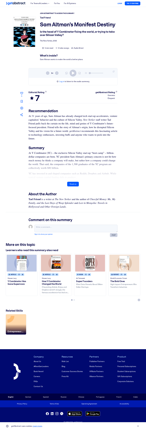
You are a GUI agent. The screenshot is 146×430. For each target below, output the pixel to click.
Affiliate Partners (96, 371)
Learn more (37, 426)
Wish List (65, 361)
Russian (63, 397)
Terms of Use (54, 404)
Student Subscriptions (126, 371)
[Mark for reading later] (21, 101)
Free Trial (121, 361)
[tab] (72, 300)
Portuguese (100, 397)
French (118, 397)
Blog (63, 366)
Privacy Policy (22, 404)
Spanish (46, 397)
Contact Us (38, 386)
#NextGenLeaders (41, 366)
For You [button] (57, 3)
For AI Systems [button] (70, 3)
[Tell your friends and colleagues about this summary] (21, 114)
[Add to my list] (21, 108)
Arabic (135, 397)
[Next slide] (139, 300)
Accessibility (124, 404)
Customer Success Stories (72, 371)
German (28, 397)
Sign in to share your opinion (43, 234)
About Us (37, 361)
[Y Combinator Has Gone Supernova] (22, 263)
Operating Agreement (89, 404)
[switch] (73, 73)
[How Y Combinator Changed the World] (56, 263)
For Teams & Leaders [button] (39, 3)
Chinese (81, 397)
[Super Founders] (90, 263)
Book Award (38, 371)
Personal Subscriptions (126, 366)
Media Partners (95, 366)
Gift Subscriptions (124, 376)
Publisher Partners (96, 361)
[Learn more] (46, 92)
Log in (61, 81)
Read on (73, 184)
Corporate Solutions (125, 381)
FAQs (36, 381)
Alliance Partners (96, 376)
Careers (37, 376)
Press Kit (65, 376)
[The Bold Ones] (124, 263)
